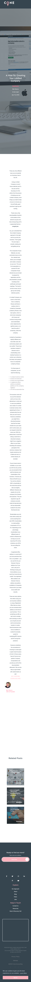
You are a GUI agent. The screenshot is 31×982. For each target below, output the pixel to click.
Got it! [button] (15, 977)
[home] (8, 3)
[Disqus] (15, 717)
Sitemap (15, 960)
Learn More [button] (23, 973)
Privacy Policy (16, 956)
